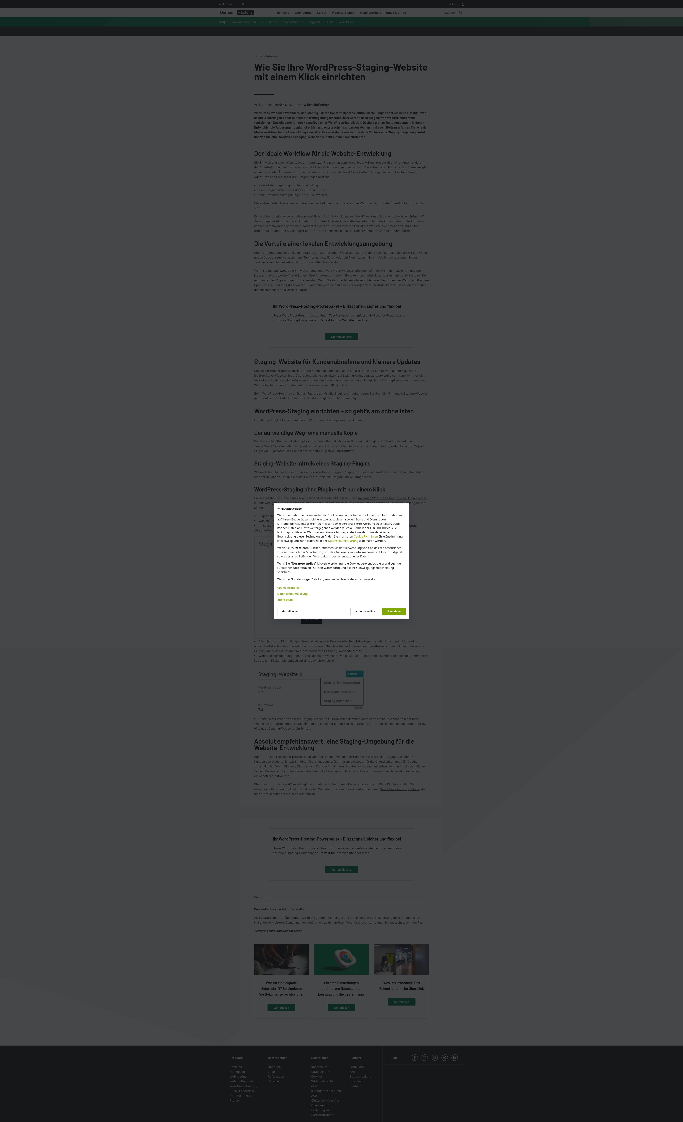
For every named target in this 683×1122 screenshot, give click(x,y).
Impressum (285, 600)
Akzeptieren (393, 611)
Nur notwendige (365, 611)
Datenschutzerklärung (343, 541)
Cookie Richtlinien (366, 536)
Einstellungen (290, 611)
